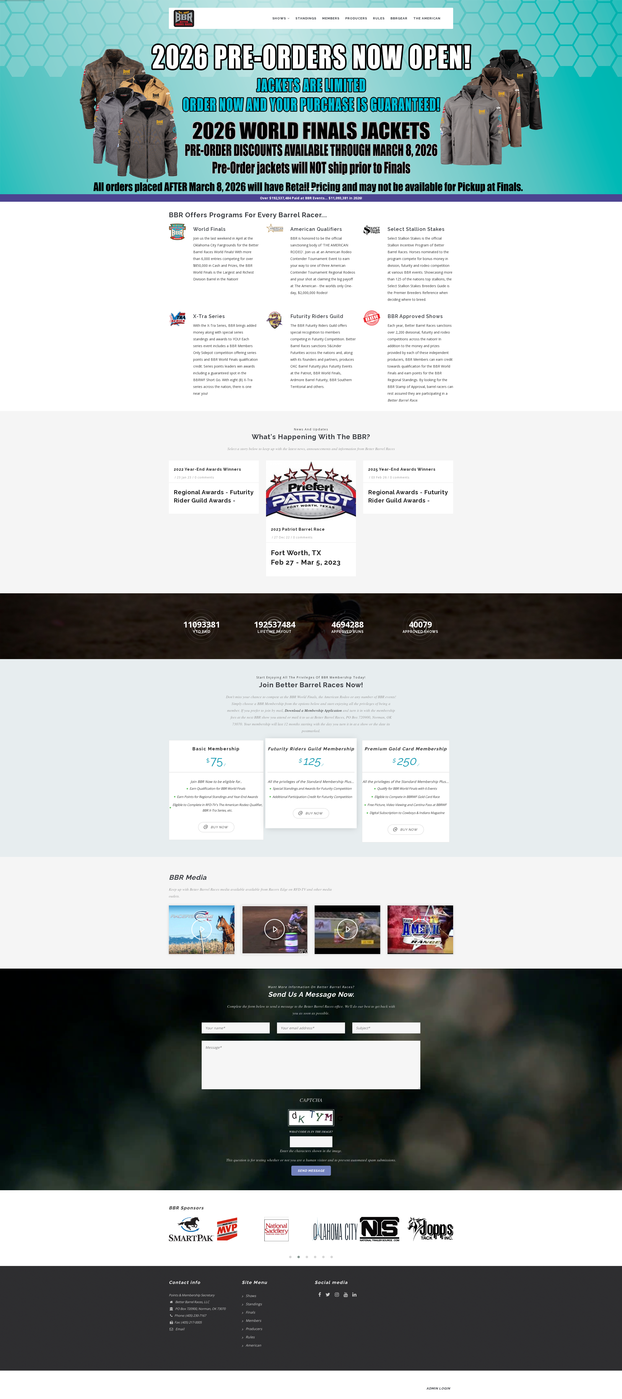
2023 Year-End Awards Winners (432, 469)
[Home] (184, 17)
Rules (379, 18)
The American (427, 18)
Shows (279, 18)
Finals (250, 1312)
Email (179, 1329)
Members (330, 18)
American (253, 1345)
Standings (305, 18)
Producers (356, 18)
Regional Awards (230, 492)
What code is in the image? (311, 1132)
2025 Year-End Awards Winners (238, 469)
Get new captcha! (340, 1118)
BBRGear (398, 18)
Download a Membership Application (313, 710)
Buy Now (219, 827)
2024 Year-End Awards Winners (336, 469)
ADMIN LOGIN (438, 1388)
